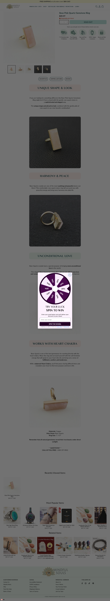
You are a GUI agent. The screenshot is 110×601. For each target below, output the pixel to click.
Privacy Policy (59, 326)
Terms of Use (66, 326)
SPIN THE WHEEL (55, 324)
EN (3, 599)
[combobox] (55, 599)
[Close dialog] (69, 274)
